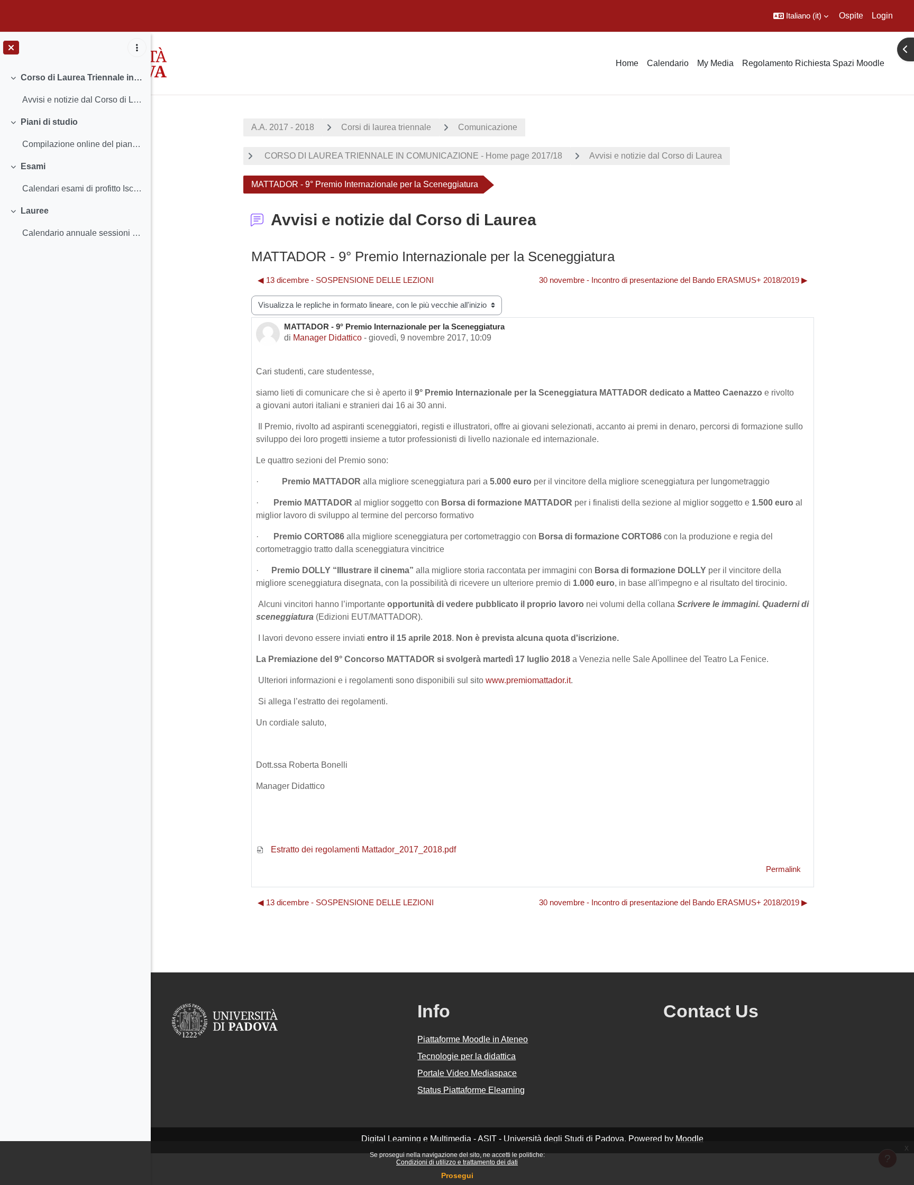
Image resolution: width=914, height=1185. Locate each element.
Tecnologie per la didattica (466, 1056)
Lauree (35, 210)
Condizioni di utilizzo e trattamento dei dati (457, 1162)
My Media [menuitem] (715, 63)
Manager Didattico (327, 337)
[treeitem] (75, 89)
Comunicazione (487, 127)
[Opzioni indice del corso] (137, 47)
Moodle (689, 1138)
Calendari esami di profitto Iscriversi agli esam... (82, 188)
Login (882, 15)
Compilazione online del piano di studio (82, 144)
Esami (33, 166)
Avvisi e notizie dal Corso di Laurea (655, 155)
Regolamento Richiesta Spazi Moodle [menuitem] (813, 63)
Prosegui (457, 1175)
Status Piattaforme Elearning (471, 1090)
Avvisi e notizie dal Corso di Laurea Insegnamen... (82, 99)
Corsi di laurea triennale (386, 127)
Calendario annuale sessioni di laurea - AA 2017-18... (82, 232)
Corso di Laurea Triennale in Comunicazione (82, 77)
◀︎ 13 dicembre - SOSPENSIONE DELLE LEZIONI (346, 279)
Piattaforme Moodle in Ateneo (472, 1039)
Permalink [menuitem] (783, 869)
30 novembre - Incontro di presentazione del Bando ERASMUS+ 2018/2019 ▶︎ (673, 279)
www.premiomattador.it (528, 680)
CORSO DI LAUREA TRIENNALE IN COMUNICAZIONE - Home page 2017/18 (412, 155)
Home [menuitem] (627, 63)
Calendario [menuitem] (668, 63)
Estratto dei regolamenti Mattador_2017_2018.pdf (362, 849)
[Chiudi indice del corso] (11, 47)
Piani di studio (49, 121)
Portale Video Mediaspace (467, 1073)
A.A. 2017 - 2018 (282, 127)
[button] (801, 16)
